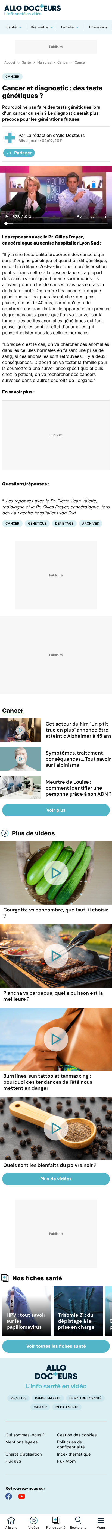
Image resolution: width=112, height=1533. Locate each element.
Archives (90, 523)
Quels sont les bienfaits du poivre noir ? (50, 1165)
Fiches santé (56, 1527)
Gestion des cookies (77, 1435)
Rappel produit (48, 1398)
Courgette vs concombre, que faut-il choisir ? (55, 913)
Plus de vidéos (33, 833)
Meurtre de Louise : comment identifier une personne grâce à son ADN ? (79, 788)
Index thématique (74, 1454)
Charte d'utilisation (23, 1454)
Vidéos (33, 1527)
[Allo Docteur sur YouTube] (21, 1496)
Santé (11, 27)
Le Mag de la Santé (85, 1398)
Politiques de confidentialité (71, 1444)
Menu (101, 1527)
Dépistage (64, 523)
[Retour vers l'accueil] (56, 9)
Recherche (78, 1527)
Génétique (37, 523)
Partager (23, 153)
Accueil (10, 62)
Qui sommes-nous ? (25, 1435)
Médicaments (66, 1407)
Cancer (63, 62)
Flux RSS (13, 1461)
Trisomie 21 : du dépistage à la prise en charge (76, 1321)
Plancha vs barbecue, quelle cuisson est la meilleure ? (53, 996)
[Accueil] (56, 1376)
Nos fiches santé (37, 1278)
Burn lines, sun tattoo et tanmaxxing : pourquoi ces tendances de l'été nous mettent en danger (47, 1082)
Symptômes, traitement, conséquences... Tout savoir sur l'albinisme (78, 759)
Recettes (18, 1398)
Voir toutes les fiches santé (56, 1346)
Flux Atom (66, 1461)
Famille (67, 27)
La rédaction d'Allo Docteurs (55, 135)
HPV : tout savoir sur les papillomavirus (26, 1321)
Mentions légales (21, 1442)
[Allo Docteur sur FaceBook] (8, 1496)
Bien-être (39, 27)
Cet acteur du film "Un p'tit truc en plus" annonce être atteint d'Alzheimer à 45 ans (78, 730)
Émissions (98, 27)
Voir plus (56, 810)
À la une (11, 1527)
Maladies (44, 62)
